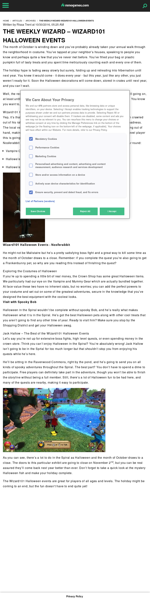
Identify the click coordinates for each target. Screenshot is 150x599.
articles (17, 20)
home (6, 20)
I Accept (112, 211)
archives (31, 20)
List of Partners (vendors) (40, 201)
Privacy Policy (74, 596)
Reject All (85, 211)
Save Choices (38, 211)
